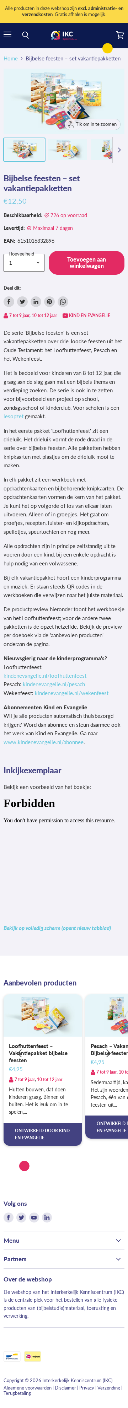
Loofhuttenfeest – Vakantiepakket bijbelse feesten (38, 1053)
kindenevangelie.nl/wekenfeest (71, 693)
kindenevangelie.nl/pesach (54, 684)
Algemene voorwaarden (28, 1388)
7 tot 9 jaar (19, 315)
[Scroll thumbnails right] (118, 150)
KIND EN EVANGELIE (89, 315)
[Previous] (19, 1053)
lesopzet (13, 416)
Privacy (86, 1388)
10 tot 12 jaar (44, 315)
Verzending (108, 1388)
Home (11, 58)
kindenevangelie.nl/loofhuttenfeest (45, 675)
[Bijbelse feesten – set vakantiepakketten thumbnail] (24, 149)
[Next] (108, 1053)
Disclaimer (65, 1388)
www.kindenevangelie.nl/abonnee (44, 742)
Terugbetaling (17, 1393)
